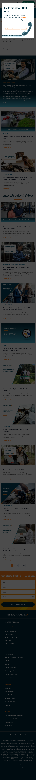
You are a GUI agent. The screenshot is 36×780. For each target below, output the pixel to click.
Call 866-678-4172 (13, 24)
